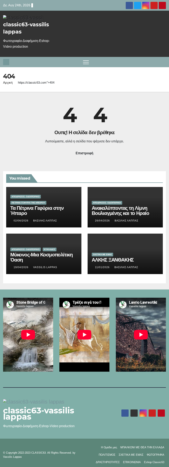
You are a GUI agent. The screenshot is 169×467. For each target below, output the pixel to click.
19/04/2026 (21, 267)
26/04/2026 (103, 220)
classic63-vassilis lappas (38, 413)
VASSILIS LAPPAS (45, 267)
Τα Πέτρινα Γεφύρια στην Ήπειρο (36, 210)
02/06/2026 (21, 220)
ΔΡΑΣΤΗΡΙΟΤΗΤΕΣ (108, 462)
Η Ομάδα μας (109, 447)
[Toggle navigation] (86, 62)
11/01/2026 (102, 267)
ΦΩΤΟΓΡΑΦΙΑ (155, 454)
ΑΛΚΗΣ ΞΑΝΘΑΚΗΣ (113, 260)
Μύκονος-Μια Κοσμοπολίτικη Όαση (41, 257)
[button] (163, 62)
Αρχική (8, 82)
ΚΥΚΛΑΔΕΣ (49, 249)
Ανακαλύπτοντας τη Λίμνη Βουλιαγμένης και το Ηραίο (120, 210)
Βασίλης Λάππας (45, 220)
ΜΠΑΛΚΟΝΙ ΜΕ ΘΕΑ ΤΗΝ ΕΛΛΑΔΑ (142, 447)
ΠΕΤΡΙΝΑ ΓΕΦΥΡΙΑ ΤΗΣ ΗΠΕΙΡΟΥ (28, 203)
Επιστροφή (84, 153)
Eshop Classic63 (154, 462)
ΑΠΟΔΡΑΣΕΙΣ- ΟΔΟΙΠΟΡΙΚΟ (26, 196)
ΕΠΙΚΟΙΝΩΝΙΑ (132, 462)
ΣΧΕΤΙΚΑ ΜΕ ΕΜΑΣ (102, 254)
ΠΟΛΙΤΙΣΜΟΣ (107, 454)
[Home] (6, 62)
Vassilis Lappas (12, 456)
